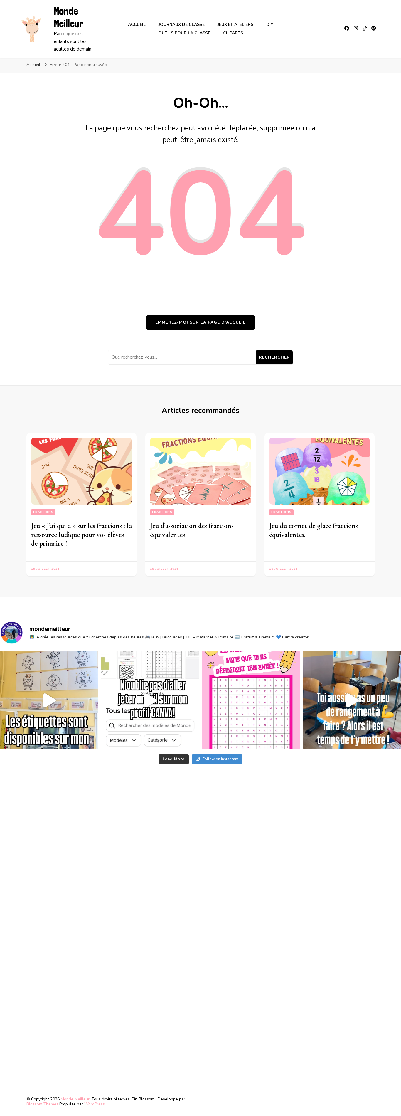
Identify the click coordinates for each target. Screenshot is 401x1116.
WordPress (94, 1104)
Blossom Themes (42, 1104)
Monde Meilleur (68, 17)
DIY (269, 24)
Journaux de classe (182, 24)
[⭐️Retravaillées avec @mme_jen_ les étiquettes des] (49, 700)
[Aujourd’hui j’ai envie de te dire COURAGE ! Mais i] (352, 700)
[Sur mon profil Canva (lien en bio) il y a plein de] (150, 700)
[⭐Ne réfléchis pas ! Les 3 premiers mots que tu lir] (251, 700)
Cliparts (233, 33)
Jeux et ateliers (235, 24)
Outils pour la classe (184, 33)
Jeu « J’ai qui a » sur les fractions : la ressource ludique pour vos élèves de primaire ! (81, 535)
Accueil (137, 24)
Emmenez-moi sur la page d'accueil (200, 322)
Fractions (43, 512)
